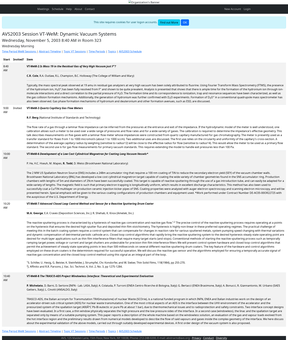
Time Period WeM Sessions (19, 51)
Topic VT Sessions (75, 51)
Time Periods (97, 51)
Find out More (169, 22)
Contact (90, 9)
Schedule (57, 9)
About (78, 9)
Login (247, 9)
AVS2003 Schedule (130, 51)
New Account (232, 9)
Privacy (196, 338)
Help (69, 9)
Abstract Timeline (50, 51)
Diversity (221, 338)
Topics (112, 51)
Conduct (208, 338)
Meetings (43, 9)
